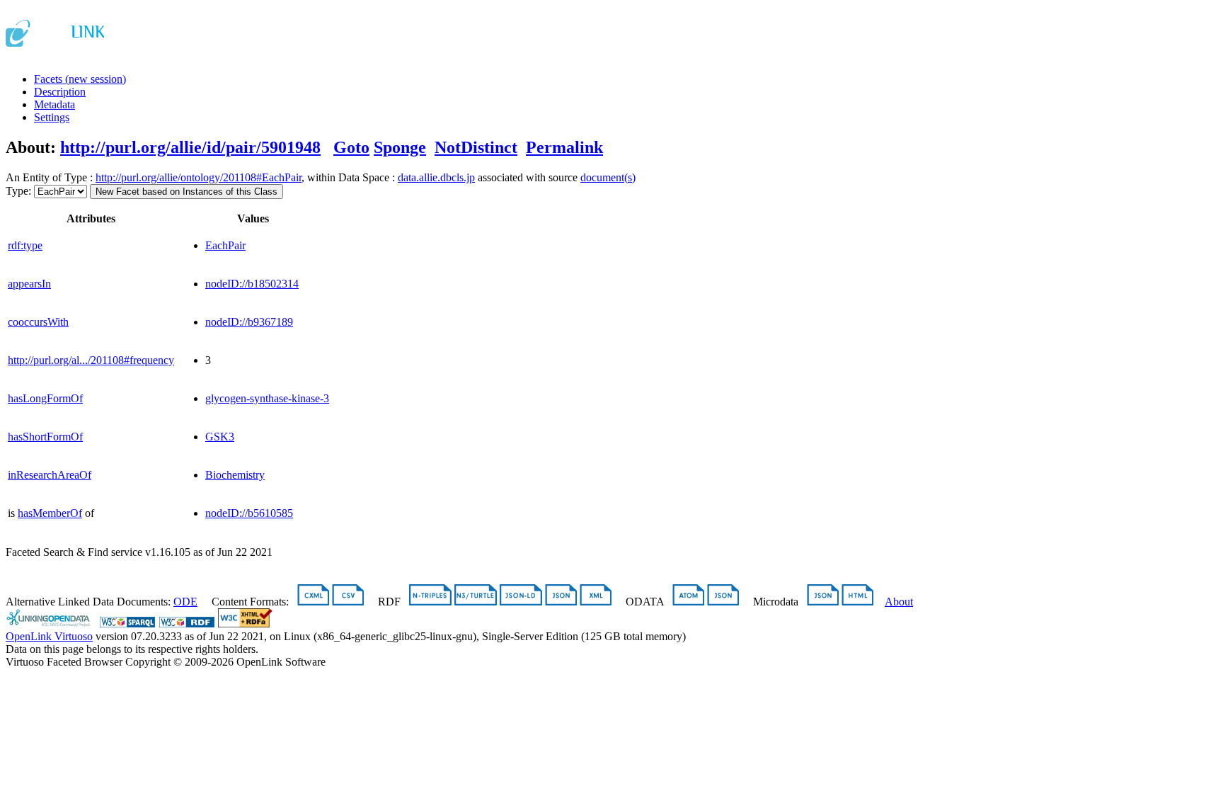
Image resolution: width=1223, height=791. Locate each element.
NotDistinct (476, 147)
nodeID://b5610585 (249, 513)
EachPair (225, 245)
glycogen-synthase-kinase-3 (267, 398)
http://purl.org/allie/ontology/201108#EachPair (199, 177)
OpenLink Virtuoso (49, 636)
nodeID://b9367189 (249, 322)
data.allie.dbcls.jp (436, 177)
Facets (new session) (80, 79)
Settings (51, 117)
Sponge (400, 147)
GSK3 (219, 437)
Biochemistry (235, 475)
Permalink (564, 147)
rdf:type (25, 245)
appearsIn (29, 284)
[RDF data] (187, 624)
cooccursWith (38, 322)
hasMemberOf (50, 513)
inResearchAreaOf (49, 475)
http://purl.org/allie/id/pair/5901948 (190, 147)
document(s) (608, 177)
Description (60, 92)
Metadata (54, 104)
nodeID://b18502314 (252, 284)
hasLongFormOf (45, 398)
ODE (185, 602)
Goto (351, 147)
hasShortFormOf (45, 437)
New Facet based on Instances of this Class (186, 191)
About (899, 602)
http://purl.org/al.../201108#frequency (91, 360)
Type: (18, 191)
